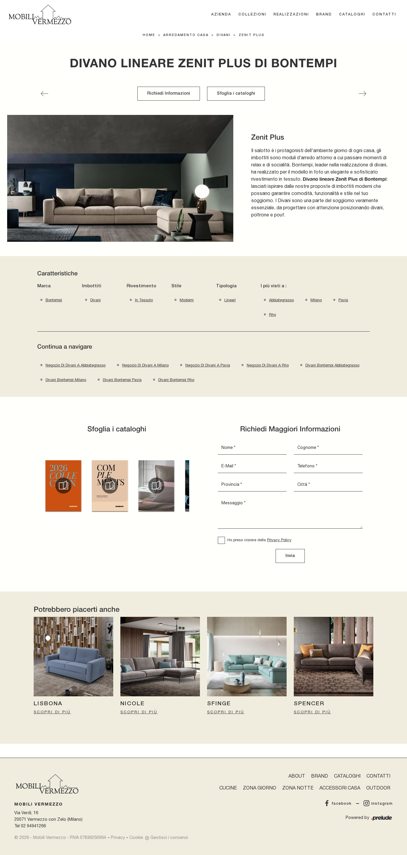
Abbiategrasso (281, 300)
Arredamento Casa (186, 35)
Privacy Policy (279, 540)
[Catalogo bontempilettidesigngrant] (156, 485)
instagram (382, 803)
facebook (342, 803)
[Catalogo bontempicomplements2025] (109, 485)
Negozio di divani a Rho (268, 365)
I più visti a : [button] (274, 286)
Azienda (221, 14)
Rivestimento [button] (141, 286)
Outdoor (378, 787)
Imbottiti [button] (91, 286)
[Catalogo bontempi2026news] (63, 485)
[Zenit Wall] (362, 93)
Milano (316, 300)
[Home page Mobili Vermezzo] (40, 14)
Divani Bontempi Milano (66, 379)
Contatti (384, 14)
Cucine (228, 787)
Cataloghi (352, 14)
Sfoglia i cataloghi (236, 94)
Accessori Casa (339, 787)
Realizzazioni (291, 14)
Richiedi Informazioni (168, 94)
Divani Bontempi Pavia (122, 379)
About (296, 775)
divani (95, 300)
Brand (324, 14)
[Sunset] (44, 93)
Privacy (118, 837)
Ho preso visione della (259, 540)
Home (149, 35)
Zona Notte (297, 787)
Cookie (136, 837)
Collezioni (252, 14)
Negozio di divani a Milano (145, 365)
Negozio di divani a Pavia (207, 365)
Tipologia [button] (226, 286)
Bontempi (54, 300)
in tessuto (144, 300)
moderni (187, 300)
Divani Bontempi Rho (176, 379)
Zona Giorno (259, 787)
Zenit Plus (252, 35)
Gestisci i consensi (169, 837)
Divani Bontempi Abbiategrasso (332, 365)
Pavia (343, 300)
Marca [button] (44, 286)
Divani (224, 35)
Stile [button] (176, 286)
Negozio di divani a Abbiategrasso (75, 365)
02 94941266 (33, 825)
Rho (272, 314)
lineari (230, 300)
